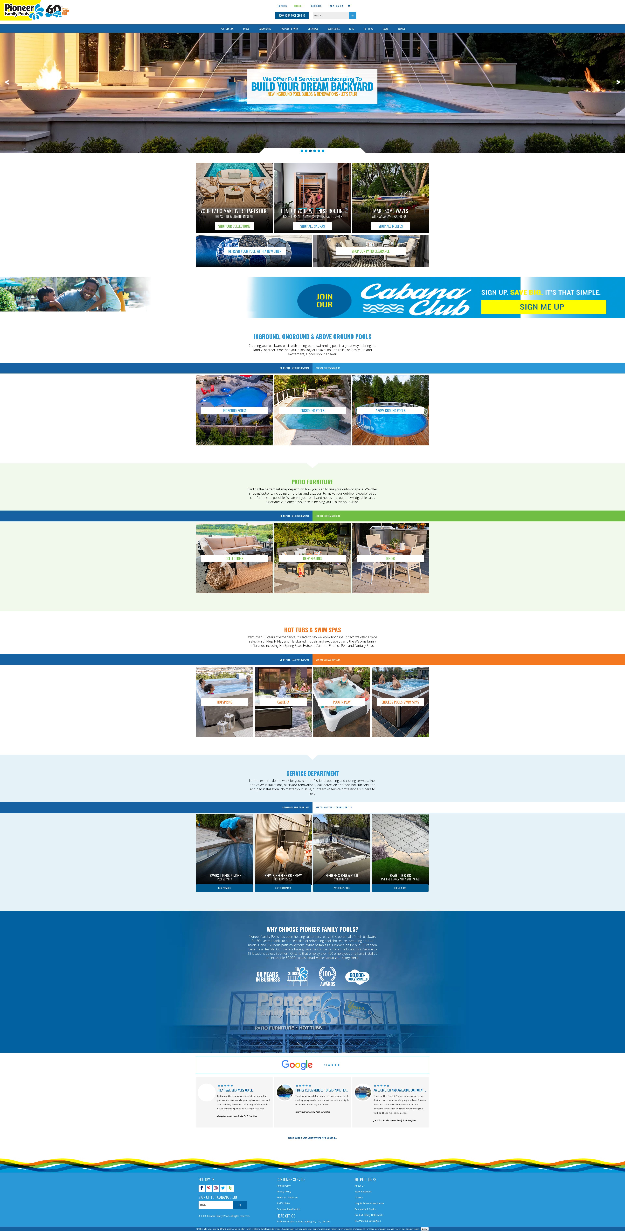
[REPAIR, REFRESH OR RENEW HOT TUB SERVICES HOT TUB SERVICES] (283, 815)
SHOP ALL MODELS (390, 226)
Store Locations (363, 1191)
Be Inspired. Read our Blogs (295, 807)
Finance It (298, 5)
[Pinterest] (209, 1188)
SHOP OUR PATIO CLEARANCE (371, 251)
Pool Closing (227, 28)
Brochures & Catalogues (368, 1220)
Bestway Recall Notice (288, 1209)
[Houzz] (230, 1188)
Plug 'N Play (342, 702)
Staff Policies (283, 1203)
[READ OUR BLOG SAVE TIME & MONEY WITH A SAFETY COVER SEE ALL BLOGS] (400, 815)
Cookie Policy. (412, 1228)
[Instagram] (216, 1188)
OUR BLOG (282, 5)
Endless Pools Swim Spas (400, 702)
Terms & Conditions (287, 1197)
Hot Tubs (368, 28)
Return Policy (284, 1185)
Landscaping (265, 28)
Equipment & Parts (289, 28)
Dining (390, 558)
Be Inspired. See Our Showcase (294, 368)
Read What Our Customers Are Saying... (312, 1137)
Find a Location (336, 5)
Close (424, 1229)
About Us (360, 1185)
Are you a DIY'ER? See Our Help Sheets (334, 807)
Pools (246, 28)
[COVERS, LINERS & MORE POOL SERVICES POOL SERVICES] (224, 815)
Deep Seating (312, 558)
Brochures (316, 5)
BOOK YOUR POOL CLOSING (292, 15)
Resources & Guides (365, 1209)
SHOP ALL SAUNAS (312, 226)
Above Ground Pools (391, 410)
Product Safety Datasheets (369, 1215)
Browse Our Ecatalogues (328, 368)
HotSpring (224, 702)
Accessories (334, 28)
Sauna (385, 28)
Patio (351, 28)
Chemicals (313, 28)
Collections (234, 558)
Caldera (283, 702)
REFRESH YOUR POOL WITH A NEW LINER (254, 251)
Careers (359, 1197)
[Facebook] (201, 1188)
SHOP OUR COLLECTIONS (234, 226)
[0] (348, 5)
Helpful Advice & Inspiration (369, 1203)
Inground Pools (234, 410)
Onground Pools (312, 410)
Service (401, 28)
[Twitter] (223, 1188)
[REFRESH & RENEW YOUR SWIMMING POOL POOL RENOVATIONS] (341, 815)
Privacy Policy (284, 1191)
